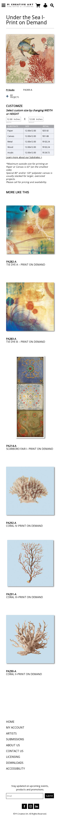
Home (10, 722)
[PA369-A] (30, 58)
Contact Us (14, 751)
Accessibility (15, 768)
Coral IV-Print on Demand (24, 526)
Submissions (15, 739)
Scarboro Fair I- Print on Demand (29, 449)
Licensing (13, 757)
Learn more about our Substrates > (24, 157)
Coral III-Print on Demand (24, 597)
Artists (11, 733)
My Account (15, 727)
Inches (13, 119)
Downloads (14, 763)
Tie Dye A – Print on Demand (25, 264)
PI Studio (10, 89)
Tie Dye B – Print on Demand (25, 341)
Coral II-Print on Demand (24, 674)
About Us (13, 745)
